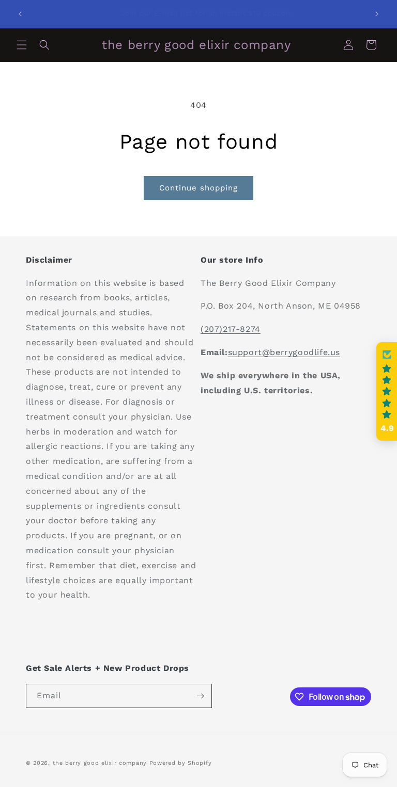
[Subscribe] (200, 696)
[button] (21, 45)
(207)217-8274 (231, 329)
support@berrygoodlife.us (284, 352)
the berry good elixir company (100, 763)
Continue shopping (198, 187)
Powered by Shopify (180, 763)
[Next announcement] (376, 14)
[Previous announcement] (20, 14)
